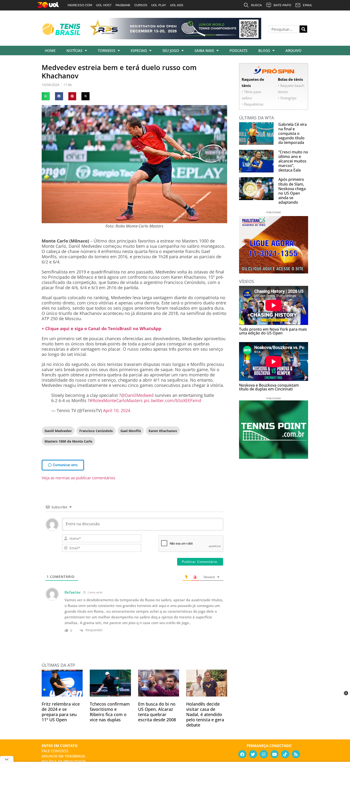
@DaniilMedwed (137, 395)
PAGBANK (122, 5)
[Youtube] (274, 754)
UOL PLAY (158, 5)
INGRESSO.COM (80, 5)
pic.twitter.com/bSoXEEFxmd (172, 400)
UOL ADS (176, 5)
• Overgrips (287, 98)
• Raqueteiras (252, 104)
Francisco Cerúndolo (96, 431)
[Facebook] (242, 754)
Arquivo (293, 50)
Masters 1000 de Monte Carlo (68, 441)
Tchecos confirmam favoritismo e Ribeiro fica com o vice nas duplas (110, 711)
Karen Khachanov (163, 431)
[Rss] (296, 754)
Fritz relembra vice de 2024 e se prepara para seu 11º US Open (61, 711)
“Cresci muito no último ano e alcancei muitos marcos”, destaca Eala (293, 161)
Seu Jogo (170, 50)
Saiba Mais (204, 50)
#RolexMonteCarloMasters (116, 400)
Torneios (106, 50)
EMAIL (307, 5)
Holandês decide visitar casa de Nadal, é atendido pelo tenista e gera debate (205, 714)
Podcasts (238, 50)
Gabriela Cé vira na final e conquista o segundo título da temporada (292, 133)
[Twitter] (253, 754)
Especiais (139, 50)
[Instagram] (264, 754)
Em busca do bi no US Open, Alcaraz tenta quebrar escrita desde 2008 (157, 711)
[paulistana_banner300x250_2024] (273, 272)
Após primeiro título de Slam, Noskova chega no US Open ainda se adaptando (292, 191)
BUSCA (256, 5)
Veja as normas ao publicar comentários (78, 477)
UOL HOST (104, 5)
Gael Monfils (130, 431)
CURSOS (140, 5)
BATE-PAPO (282, 5)
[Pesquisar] (303, 29)
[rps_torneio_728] (174, 37)
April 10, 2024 (116, 410)
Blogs (264, 50)
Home (50, 50)
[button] (46, 96)
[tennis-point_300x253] (273, 457)
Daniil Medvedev (58, 431)
